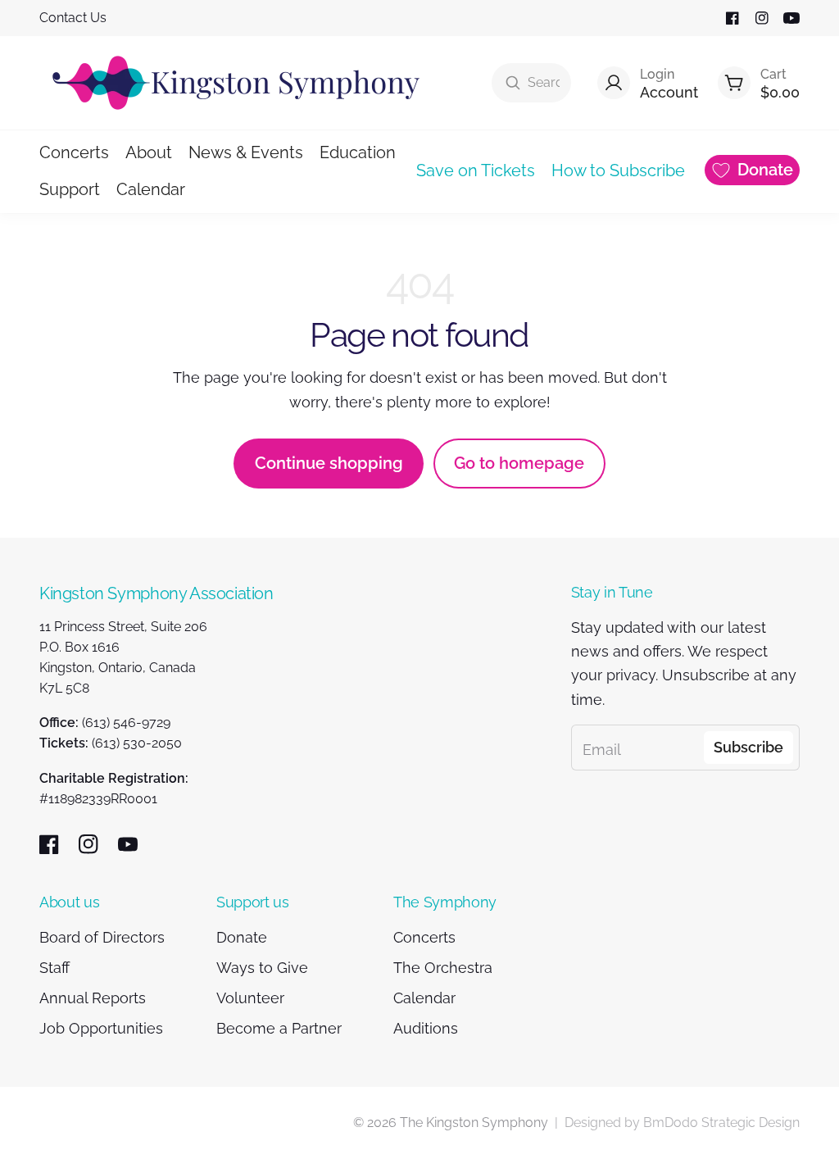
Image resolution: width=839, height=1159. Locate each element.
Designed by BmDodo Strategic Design (682, 1122)
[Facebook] (732, 18)
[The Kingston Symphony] (236, 83)
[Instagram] (762, 18)
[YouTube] (791, 18)
